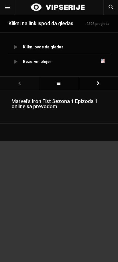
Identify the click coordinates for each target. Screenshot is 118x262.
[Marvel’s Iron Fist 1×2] (98, 83)
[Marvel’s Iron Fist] (58, 83)
